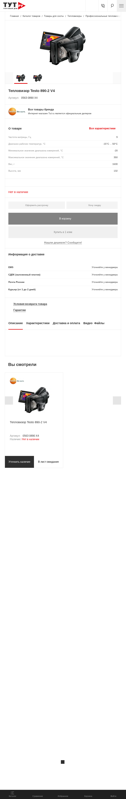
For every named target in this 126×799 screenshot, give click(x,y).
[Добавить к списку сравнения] (108, 98)
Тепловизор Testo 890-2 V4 (28, 422)
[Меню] (121, 6)
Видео (88, 323)
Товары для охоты (54, 16)
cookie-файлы (44, 769)
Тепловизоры (74, 16)
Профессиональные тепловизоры (103, 16)
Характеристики (38, 323)
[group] (20, 78)
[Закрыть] (63, 762)
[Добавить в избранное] (115, 98)
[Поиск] (112, 6)
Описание (15, 323)
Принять (46, 783)
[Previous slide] (9, 400)
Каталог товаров (31, 16)
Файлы (99, 323)
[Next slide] (117, 400)
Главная (14, 16)
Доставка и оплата (66, 323)
